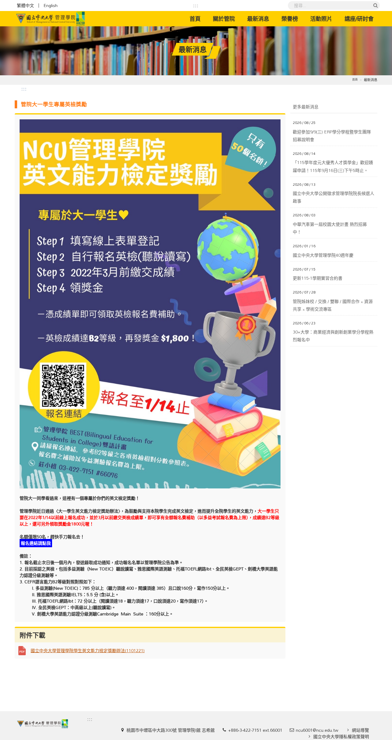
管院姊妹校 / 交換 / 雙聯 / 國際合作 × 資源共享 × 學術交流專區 (333, 305)
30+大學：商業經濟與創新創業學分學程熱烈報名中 (333, 335)
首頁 (198, 18)
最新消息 (258, 18)
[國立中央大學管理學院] (50, 18)
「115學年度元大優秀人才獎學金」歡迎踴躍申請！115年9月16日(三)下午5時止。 (333, 166)
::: (196, 5)
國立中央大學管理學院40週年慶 (323, 255)
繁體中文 (25, 5)
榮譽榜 (289, 18)
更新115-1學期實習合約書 (317, 278)
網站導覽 (360, 730)
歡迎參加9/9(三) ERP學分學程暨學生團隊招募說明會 (332, 135)
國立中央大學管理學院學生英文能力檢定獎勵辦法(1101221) (88, 650)
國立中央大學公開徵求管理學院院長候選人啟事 (333, 197)
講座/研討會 (359, 18)
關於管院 (224, 18)
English (50, 5)
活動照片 (321, 18)
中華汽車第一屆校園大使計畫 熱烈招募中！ (330, 228)
